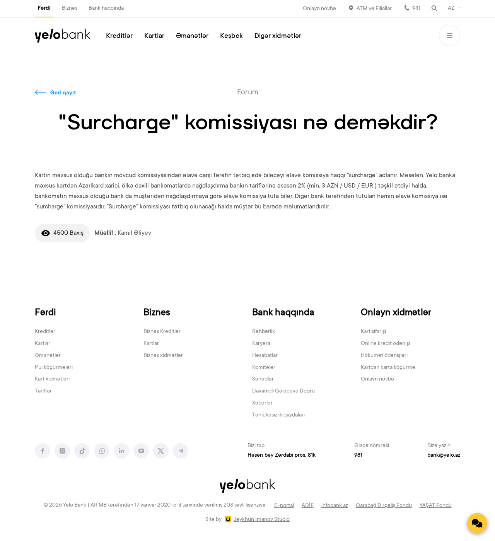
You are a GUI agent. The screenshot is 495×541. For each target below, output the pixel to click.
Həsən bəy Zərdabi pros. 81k (282, 455)
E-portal (284, 506)
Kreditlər (119, 36)
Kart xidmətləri (52, 379)
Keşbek (231, 36)
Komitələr (263, 368)
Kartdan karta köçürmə (388, 368)
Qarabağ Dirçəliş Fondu (384, 506)
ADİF (308, 506)
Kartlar (154, 36)
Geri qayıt (63, 93)
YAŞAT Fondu (436, 506)
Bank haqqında (106, 8)
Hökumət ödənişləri (384, 356)
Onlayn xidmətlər (396, 313)
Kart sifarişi (373, 332)
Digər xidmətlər (277, 36)
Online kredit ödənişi (385, 344)
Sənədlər (263, 379)
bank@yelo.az (443, 455)
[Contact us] (477, 523)
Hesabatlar (265, 356)
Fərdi (44, 8)
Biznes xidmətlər (163, 356)
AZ (451, 8)
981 (416, 9)
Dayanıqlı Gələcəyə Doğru (283, 391)
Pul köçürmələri (54, 368)
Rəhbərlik (263, 332)
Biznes (69, 8)
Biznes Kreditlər (162, 332)
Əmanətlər (192, 36)
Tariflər (43, 391)
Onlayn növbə (319, 9)
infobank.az (334, 506)
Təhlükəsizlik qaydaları (278, 415)
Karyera (261, 344)
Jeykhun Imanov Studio (262, 520)
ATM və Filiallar (374, 9)
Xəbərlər (262, 403)
